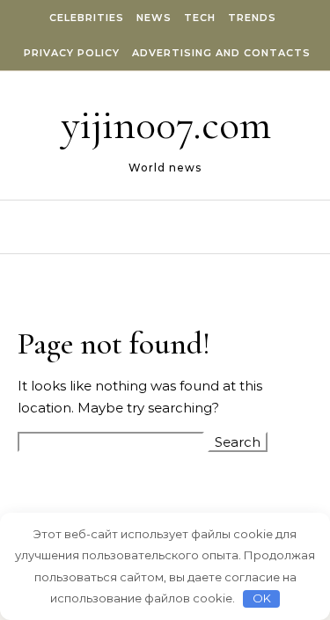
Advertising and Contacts (221, 53)
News (154, 17)
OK (262, 598)
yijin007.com (166, 124)
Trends (252, 17)
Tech (200, 17)
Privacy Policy (72, 53)
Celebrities (86, 17)
